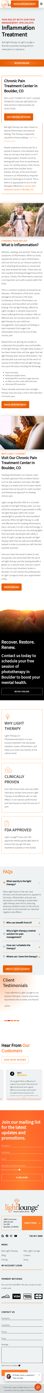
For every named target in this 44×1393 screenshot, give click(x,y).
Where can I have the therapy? (22, 956)
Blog (3, 1255)
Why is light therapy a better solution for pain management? (21, 933)
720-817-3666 (36, 1236)
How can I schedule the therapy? (18, 947)
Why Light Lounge (31, 1250)
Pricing (4, 1259)
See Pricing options (18, 117)
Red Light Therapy (9, 1250)
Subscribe (22, 1177)
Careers (26, 1255)
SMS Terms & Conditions (9, 1170)
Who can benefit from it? (19, 922)
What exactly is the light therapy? (18, 883)
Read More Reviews (15, 1059)
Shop (25, 1259)
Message (4, 1344)
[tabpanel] (22, 999)
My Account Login (11, 1265)
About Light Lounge (18, 969)
